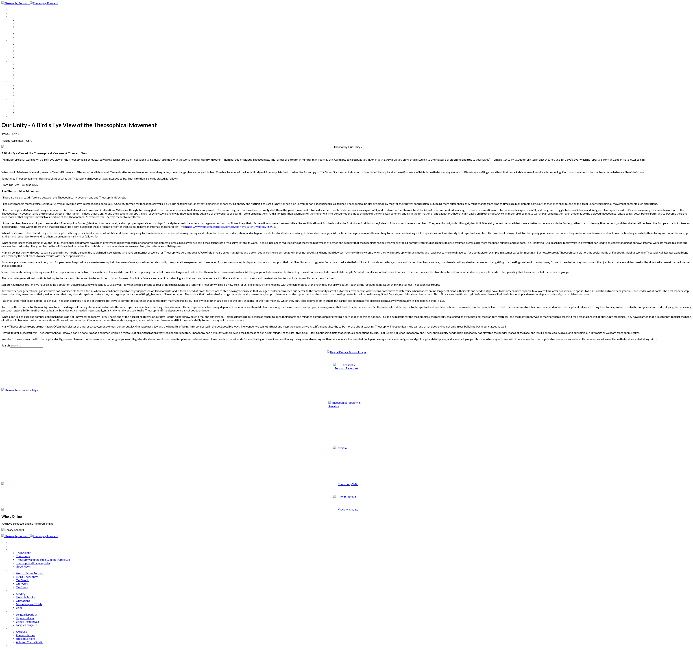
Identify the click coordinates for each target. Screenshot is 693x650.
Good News (23, 37)
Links (19, 78)
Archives (14, 99)
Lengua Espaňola (26, 85)
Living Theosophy (27, 47)
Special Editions (25, 109)
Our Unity (22, 57)
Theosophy (23, 23)
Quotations (23, 71)
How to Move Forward (30, 43)
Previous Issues (25, 105)
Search (5, 345)
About (13, 13)
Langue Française (26, 95)
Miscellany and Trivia (29, 74)
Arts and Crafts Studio (29, 112)
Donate (13, 116)
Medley (20, 64)
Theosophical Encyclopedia (33, 33)
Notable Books (25, 67)
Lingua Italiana (25, 88)
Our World (22, 50)
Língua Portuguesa (27, 92)
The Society (23, 19)
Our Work (22, 54)
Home (12, 9)
